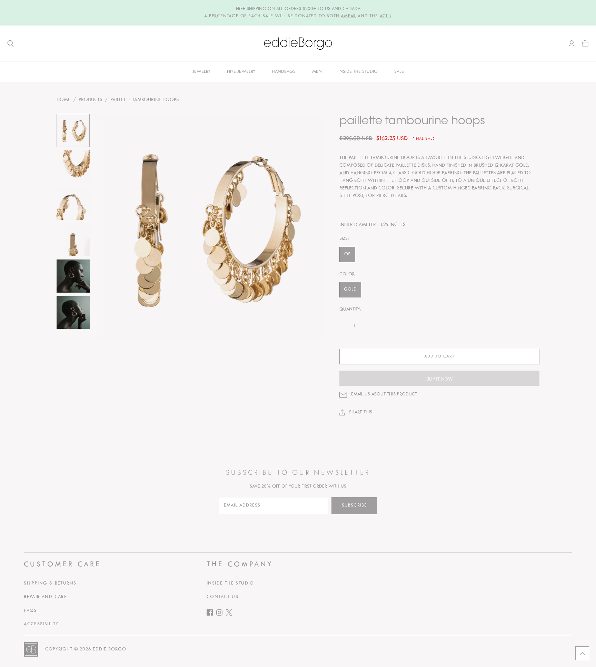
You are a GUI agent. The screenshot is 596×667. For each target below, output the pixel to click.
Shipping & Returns (50, 583)
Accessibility (41, 624)
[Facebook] (211, 614)
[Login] (571, 43)
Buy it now (439, 379)
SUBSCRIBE (354, 505)
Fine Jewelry (241, 72)
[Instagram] (221, 614)
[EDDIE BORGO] (298, 43)
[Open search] (10, 43)
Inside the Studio (230, 583)
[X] (231, 614)
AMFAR (348, 16)
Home (63, 100)
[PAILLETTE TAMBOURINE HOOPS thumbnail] (73, 130)
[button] (582, 653)
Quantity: (350, 309)
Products (90, 100)
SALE (399, 72)
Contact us (222, 597)
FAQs (30, 611)
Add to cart (439, 356)
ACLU (386, 16)
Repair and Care (45, 597)
